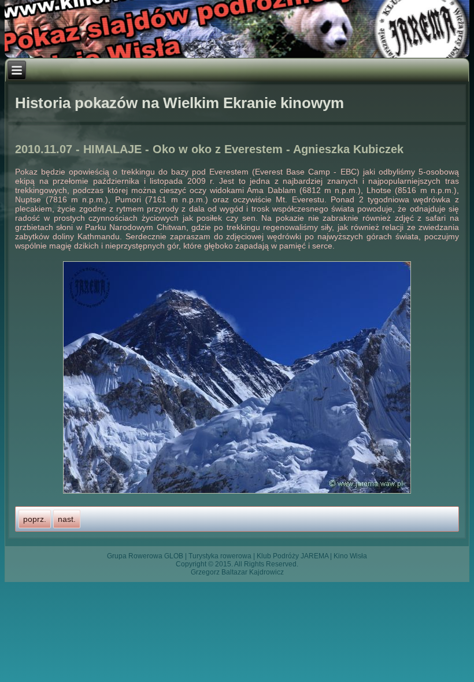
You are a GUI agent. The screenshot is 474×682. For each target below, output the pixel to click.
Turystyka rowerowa (219, 556)
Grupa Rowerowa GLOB (145, 556)
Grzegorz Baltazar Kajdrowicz (237, 572)
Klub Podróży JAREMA (292, 556)
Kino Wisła (350, 556)
